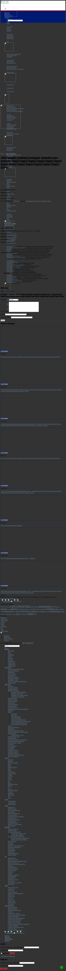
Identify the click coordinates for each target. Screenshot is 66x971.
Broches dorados (13, 700)
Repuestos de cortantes (14, 882)
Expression (11, 651)
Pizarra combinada (13, 916)
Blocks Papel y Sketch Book (16, 669)
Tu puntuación (5, 299)
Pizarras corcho (12, 929)
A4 (10, 607)
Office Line (11, 895)
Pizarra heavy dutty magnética (16, 918)
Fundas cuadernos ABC (14, 832)
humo (14, 611)
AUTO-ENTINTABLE (21, 606)
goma (2, 611)
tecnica (24, 614)
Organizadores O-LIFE (17, 735)
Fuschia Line (11, 889)
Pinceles (10, 792)
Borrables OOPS (12, 767)
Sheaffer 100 (11, 663)
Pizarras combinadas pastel (16, 927)
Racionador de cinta (13, 753)
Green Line (11, 890)
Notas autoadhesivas (14, 813)
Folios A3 (13, 715)
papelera (47, 611)
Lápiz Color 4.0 (12, 674)
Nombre (3, 314)
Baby (9, 764)
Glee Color (4, 626)
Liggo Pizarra (4, 631)
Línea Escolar (11, 803)
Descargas (7, 14)
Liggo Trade (4, 620)
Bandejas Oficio (12, 809)
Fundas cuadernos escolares (16, 836)
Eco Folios (14, 714)
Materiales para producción (15, 893)
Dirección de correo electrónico (10, 963)
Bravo (9, 769)
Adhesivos (11, 686)
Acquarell (10, 760)
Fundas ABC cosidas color (18, 833)
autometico (37, 201)
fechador (50, 609)
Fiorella (10, 779)
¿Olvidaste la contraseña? (8, 956)
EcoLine (10, 776)
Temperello (11, 795)
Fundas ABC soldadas (17, 835)
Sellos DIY (11, 899)
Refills (10, 657)
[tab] (35, 222)
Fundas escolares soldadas (19, 839)
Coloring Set (11, 772)
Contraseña (4, 950)
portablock (3, 614)
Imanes (10, 726)
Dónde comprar (9, 16)
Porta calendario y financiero (16, 741)
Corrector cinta (12, 870)
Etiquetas (10, 710)
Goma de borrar (12, 841)
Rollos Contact (12, 855)
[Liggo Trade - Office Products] (5, 2)
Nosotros (7, 13)
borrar (18, 609)
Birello (10, 766)
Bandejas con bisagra (17, 694)
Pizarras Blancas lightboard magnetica (18, 924)
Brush (9, 770)
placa (58, 611)
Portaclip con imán (13, 750)
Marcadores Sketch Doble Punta (17, 681)
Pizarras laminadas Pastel (15, 930)
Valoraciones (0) (9, 225)
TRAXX (7, 154)
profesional (44, 201)
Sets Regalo (11, 661)
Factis (2, 623)
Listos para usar (12, 892)
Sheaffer (3, 617)
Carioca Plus (4, 619)
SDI (2, 628)
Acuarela (10, 761)
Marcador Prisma (13, 677)
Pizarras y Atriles (9, 906)
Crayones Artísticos (13, 671)
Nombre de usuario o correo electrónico (12, 947)
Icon (9, 652)
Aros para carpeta (13, 687)
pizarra (53, 611)
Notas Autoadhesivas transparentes (18, 732)
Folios (9, 712)
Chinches (10, 866)
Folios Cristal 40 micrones (18, 720)
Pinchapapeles (12, 738)
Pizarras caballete (13, 925)
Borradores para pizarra (14, 910)
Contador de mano (13, 869)
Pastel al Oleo (12, 683)
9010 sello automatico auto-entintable (11, 525)
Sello (49, 201)
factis (44, 609)
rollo (15, 614)
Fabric (9, 778)
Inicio (2, 154)
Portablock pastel (13, 823)
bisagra (9, 609)
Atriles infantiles (12, 907)
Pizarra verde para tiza (14, 921)
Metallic (10, 786)
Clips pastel (11, 812)
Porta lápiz (11, 744)
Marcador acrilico (13, 784)
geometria (61, 609)
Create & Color (12, 773)
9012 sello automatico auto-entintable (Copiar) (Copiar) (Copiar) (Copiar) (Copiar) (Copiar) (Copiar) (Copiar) (30, 357)
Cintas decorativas (13, 829)
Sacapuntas (11, 884)
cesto (30, 609)
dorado (37, 609)
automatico (45, 606)
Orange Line (11, 896)
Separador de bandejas (17, 697)
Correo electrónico (6, 317)
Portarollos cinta (12, 752)
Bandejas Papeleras (13, 691)
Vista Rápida (4, 351)
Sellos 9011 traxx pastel (15, 824)
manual (34, 611)
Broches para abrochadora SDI (16, 864)
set (21, 614)
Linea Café (11, 655)
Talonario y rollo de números (16, 755)
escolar (41, 609)
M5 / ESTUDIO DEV (27, 643)
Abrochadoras (12, 858)
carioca (27, 609)
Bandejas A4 (11, 807)
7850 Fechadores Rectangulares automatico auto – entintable (18, 558)
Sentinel (10, 660)
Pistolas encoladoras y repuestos (17, 740)
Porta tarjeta (11, 747)
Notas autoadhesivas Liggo (15, 730)
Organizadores (12, 733)
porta (62, 611)
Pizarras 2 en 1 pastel (14, 922)
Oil (8, 787)
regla (12, 614)
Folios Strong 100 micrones (19, 724)
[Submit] (8, 22)
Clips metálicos (12, 867)
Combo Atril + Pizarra (14, 913)
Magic (9, 783)
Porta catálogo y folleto (14, 743)
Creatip (10, 775)
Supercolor (11, 793)
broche (22, 609)
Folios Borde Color (16, 718)
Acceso (12, 953)
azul (59, 606)
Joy (9, 781)
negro (38, 611)
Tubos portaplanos (13, 756)
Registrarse (4, 968)
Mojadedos (11, 729)
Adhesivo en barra (13, 763)
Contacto (7, 17)
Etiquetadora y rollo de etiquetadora (18, 709)
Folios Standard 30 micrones (19, 723)
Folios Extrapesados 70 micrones (20, 721)
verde (35, 614)
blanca (14, 609)
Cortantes (10, 872)
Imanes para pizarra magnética (16, 915)
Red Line (10, 898)
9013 (8, 606)
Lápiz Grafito (11, 675)
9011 (2, 606)
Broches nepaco (12, 701)
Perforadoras (11, 850)
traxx (30, 613)
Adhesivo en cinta (13, 859)
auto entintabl (29, 201)
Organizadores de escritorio (16, 816)
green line (8, 611)
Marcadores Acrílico (13, 678)
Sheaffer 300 (11, 664)
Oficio (43, 611)
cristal (33, 609)
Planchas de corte (13, 879)
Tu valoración (5, 311)
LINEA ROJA (25, 611)
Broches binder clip (13, 863)
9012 (5, 606)
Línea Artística (12, 801)
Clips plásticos (12, 706)
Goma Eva (10, 843)
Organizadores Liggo (14, 736)
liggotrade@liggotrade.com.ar (9, 598)
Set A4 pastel (12, 826)
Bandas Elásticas (13, 689)
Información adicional (10, 223)
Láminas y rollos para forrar (15, 846)
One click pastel (12, 815)
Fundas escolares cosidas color (20, 838)
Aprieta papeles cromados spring (17, 861)
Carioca (3, 622)
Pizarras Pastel (12, 818)
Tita (9, 796)
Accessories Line (13, 887)
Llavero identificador (13, 727)
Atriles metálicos (12, 909)
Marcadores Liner (13, 680)
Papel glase (11, 849)
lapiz (17, 611)
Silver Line (13, 154)
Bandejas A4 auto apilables (18, 692)
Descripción (8, 222)
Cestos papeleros (13, 704)
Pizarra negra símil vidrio (15, 919)
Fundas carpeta (12, 830)
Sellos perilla (11, 902)
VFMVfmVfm (11, 666)
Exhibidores (11, 672)
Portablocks (11, 749)
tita (27, 614)
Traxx (2, 629)
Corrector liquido (12, 707)
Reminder (10, 658)
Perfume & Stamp (13, 790)
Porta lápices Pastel (13, 819)
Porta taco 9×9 (12, 746)
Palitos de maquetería (14, 847)
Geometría (11, 844)
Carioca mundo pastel (14, 810)
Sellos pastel (11, 901)
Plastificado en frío (13, 853)
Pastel (2, 625)
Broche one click (12, 698)
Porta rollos (11, 881)
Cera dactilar (11, 703)
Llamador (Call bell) (13, 875)
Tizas (9, 798)
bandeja (4, 609)
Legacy (10, 654)
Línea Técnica (12, 804)
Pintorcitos (11, 852)
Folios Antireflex (15, 717)
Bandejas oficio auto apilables (19, 695)
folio (56, 609)
